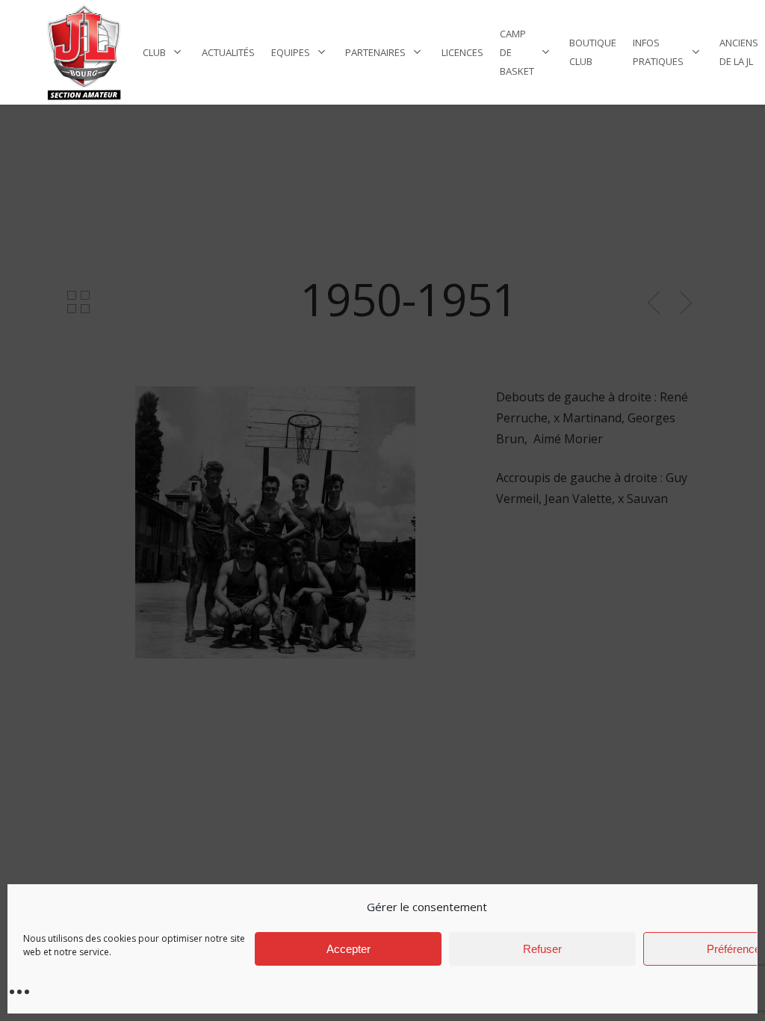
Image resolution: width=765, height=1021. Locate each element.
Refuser (542, 949)
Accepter (348, 949)
